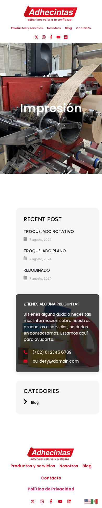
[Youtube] (58, 37)
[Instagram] (44, 37)
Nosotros (54, 28)
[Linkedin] (66, 37)
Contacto (83, 28)
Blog (68, 28)
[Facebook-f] (51, 37)
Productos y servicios (27, 28)
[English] (87, 501)
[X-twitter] (36, 37)
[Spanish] (94, 501)
